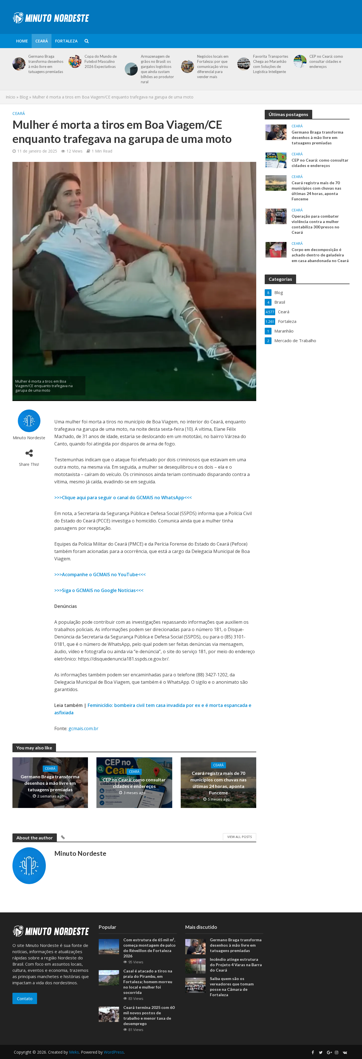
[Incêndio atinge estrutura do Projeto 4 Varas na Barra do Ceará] (195, 965)
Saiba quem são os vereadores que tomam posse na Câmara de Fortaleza (232, 986)
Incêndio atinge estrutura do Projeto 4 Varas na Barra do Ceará (236, 964)
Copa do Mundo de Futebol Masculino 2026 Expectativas (101, 61)
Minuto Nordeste (29, 437)
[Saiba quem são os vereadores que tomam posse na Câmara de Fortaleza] (195, 985)
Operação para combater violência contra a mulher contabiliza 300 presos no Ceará (315, 224)
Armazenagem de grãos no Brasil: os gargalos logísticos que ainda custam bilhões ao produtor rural (157, 69)
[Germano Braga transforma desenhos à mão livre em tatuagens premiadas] (17, 63)
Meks (74, 1052)
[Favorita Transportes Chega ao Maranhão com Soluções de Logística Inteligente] (242, 63)
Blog (24, 97)
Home (22, 41)
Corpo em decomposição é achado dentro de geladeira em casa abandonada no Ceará (320, 255)
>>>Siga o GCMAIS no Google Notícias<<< (98, 590)
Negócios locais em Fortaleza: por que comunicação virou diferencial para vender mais (213, 66)
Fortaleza (66, 41)
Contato (25, 998)
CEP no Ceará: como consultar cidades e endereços (326, 61)
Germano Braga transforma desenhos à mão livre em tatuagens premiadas (45, 64)
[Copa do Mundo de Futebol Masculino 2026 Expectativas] (73, 61)
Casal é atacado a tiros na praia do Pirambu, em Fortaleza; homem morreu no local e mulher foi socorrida (147, 981)
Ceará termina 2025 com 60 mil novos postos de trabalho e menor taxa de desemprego (148, 1015)
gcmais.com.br (83, 728)
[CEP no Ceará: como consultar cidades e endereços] (299, 61)
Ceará (41, 41)
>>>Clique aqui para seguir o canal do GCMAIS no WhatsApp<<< (123, 497)
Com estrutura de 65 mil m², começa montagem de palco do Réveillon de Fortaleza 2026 (149, 947)
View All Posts (239, 837)
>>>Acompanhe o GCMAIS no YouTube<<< (100, 574)
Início (10, 97)
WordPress (114, 1052)
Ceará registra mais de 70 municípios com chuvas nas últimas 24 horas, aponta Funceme (218, 782)
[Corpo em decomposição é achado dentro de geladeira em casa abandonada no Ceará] (276, 249)
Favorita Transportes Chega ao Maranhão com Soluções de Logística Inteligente (270, 64)
